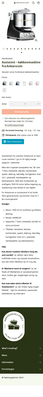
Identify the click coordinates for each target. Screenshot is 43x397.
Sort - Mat (4, 83)
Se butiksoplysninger (14, 125)
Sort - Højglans (30, 83)
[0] (38, 3)
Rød (37, 83)
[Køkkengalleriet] (22, 3)
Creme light (24, 83)
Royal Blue (17, 83)
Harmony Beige (4, 90)
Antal (4, 104)
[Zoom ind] (36, 40)
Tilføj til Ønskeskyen (14, 142)
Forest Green (11, 83)
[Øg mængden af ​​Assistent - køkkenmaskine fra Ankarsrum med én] (38, 104)
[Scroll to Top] (38, 384)
